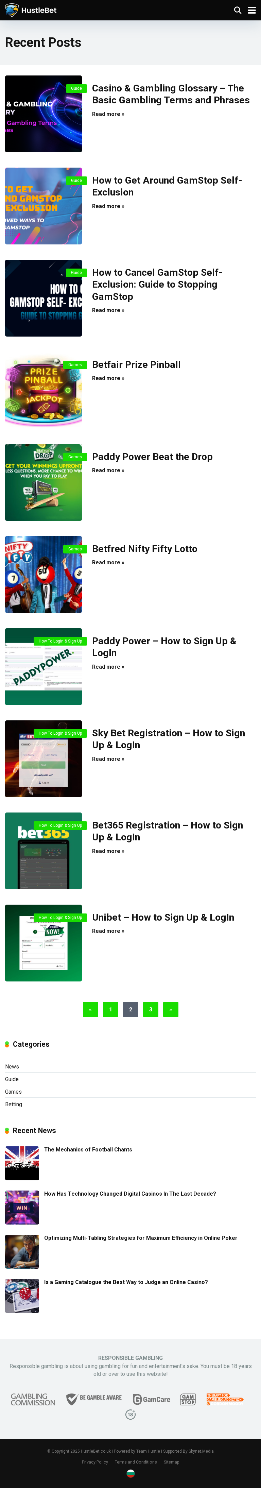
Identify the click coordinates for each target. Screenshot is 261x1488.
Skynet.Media (201, 1451)
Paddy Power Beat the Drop (152, 456)
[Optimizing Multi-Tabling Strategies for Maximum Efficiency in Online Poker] (22, 1267)
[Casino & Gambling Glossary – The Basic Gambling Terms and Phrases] (43, 113)
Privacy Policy (95, 1462)
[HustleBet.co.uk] (30, 9)
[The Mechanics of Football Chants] (22, 1178)
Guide (76, 88)
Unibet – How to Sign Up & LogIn (163, 917)
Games (75, 364)
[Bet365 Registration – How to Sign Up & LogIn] (43, 851)
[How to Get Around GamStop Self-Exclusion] (43, 206)
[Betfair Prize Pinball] (43, 390)
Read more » (108, 114)
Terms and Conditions (136, 1462)
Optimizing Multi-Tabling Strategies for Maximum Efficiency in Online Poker (141, 1238)
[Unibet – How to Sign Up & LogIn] (43, 943)
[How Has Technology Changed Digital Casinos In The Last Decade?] (22, 1222)
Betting (13, 1104)
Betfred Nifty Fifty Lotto (144, 548)
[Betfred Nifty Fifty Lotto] (43, 574)
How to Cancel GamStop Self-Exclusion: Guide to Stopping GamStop (157, 284)
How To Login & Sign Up (60, 641)
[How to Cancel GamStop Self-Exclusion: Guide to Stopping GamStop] (43, 298)
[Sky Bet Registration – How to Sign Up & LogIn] (43, 758)
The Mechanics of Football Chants (88, 1149)
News (12, 1066)
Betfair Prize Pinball (136, 364)
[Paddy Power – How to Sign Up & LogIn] (43, 666)
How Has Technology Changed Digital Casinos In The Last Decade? (130, 1194)
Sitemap (171, 1462)
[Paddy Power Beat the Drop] (43, 482)
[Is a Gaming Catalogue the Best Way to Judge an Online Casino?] (22, 1311)
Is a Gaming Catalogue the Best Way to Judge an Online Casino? (126, 1282)
